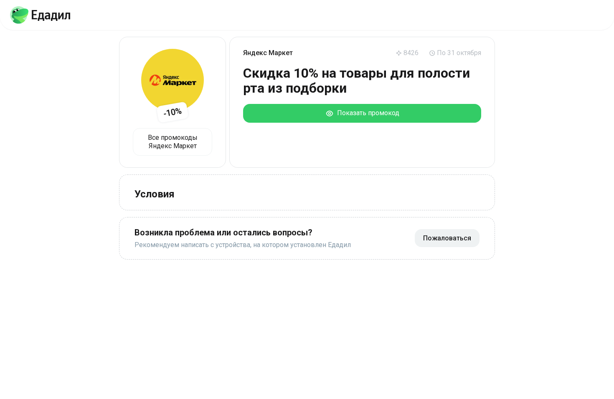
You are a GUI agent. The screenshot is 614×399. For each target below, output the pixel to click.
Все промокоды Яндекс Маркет (173, 142)
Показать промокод (366, 113)
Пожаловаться (447, 238)
